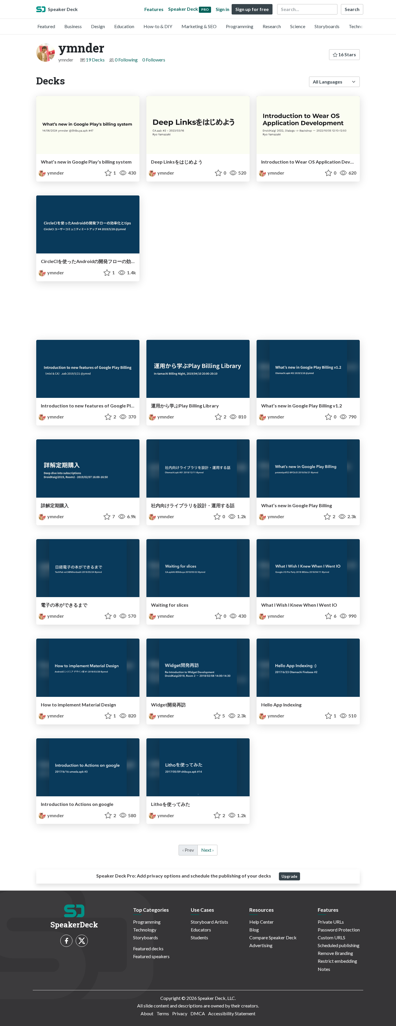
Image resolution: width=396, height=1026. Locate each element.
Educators (201, 929)
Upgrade (289, 876)
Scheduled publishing (338, 945)
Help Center (261, 922)
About (147, 1013)
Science (297, 26)
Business (73, 26)
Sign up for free (252, 9)
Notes (324, 969)
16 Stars (346, 54)
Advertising (261, 945)
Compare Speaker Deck (273, 937)
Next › (207, 850)
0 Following (126, 59)
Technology (360, 26)
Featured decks (148, 948)
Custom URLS (331, 937)
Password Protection (339, 929)
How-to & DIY (157, 26)
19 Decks (95, 59)
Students (199, 937)
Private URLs (331, 922)
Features (154, 9)
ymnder (55, 172)
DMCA (197, 1013)
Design (98, 26)
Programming (239, 26)
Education (124, 26)
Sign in (222, 9)
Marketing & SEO (199, 26)
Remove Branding (335, 953)
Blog (254, 929)
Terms (163, 1013)
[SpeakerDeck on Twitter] (82, 941)
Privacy (179, 1013)
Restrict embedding (337, 961)
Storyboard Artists (209, 922)
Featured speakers (151, 956)
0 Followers (153, 59)
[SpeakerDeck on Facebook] (66, 941)
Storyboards (327, 26)
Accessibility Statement (231, 1013)
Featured (46, 26)
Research (272, 26)
